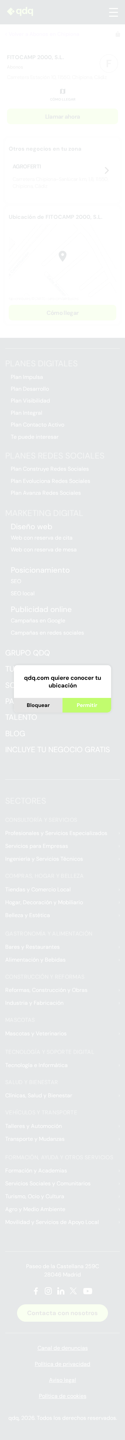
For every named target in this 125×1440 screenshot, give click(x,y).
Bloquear (38, 705)
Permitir (87, 705)
